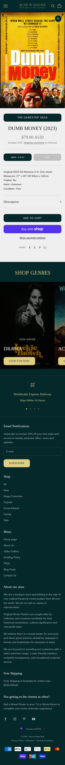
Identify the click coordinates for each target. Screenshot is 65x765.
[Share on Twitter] (34, 247)
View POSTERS (19, 361)
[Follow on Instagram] (15, 719)
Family (7, 514)
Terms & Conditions (44, 740)
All (5, 484)
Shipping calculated (34, 142)
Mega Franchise (13, 496)
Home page (10, 539)
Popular (8, 502)
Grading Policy (12, 557)
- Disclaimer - (30, 740)
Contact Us (10, 575)
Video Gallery (11, 551)
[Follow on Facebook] (5, 719)
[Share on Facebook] (29, 247)
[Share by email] (44, 247)
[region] (32, 393)
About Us (9, 545)
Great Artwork (11, 508)
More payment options (32, 237)
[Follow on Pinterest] (24, 719)
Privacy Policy (18, 740)
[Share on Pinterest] (39, 247)
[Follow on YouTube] (33, 719)
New (6, 490)
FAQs (7, 563)
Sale (6, 520)
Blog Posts (10, 569)
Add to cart (32, 218)
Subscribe (17, 463)
